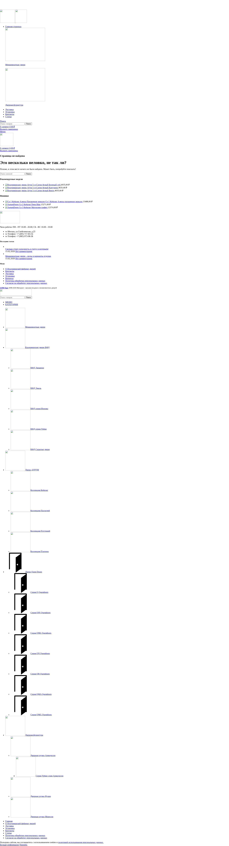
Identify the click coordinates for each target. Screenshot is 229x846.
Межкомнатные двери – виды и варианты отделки (28, 256)
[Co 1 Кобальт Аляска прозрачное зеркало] (25, 201)
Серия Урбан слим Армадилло (49, 776)
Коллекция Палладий (40, 511)
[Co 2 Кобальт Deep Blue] (12, 204)
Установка (10, 276)
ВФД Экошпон (37, 368)
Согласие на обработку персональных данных (26, 283)
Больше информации (9, 845)
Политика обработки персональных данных (25, 281)
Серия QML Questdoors (40, 633)
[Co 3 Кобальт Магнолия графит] (12, 207)
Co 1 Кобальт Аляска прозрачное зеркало (64, 201)
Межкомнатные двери (15, 65)
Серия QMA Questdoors (41, 694)
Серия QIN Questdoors (40, 613)
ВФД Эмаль (35, 388)
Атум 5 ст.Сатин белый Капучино (42, 188)
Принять (23, 845)
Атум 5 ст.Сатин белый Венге (41, 190)
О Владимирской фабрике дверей (20, 269)
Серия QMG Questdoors (41, 715)
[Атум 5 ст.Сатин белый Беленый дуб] (16, 185)
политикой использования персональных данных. (81, 842)
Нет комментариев (23, 251)
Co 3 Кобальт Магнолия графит (33, 207)
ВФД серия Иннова (39, 409)
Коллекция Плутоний (40, 531)
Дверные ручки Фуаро (40, 796)
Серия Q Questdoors (39, 592)
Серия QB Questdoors (40, 674)
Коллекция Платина (39, 551)
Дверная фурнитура (14, 105)
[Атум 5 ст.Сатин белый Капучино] (16, 188)
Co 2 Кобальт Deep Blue (30, 204)
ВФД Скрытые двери (40, 449)
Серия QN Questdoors (40, 653)
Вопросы (9, 278)
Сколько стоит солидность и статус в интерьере (26, 249)
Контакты (9, 271)
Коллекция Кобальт (39, 490)
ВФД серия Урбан (38, 429)
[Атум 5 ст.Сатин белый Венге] (16, 190)
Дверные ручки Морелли (41, 817)
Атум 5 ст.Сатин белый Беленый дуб (44, 185)
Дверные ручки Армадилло (42, 755)
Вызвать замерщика (9, 129)
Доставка (9, 274)
